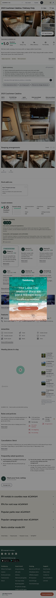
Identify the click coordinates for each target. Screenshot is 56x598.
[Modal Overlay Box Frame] (28, 299)
